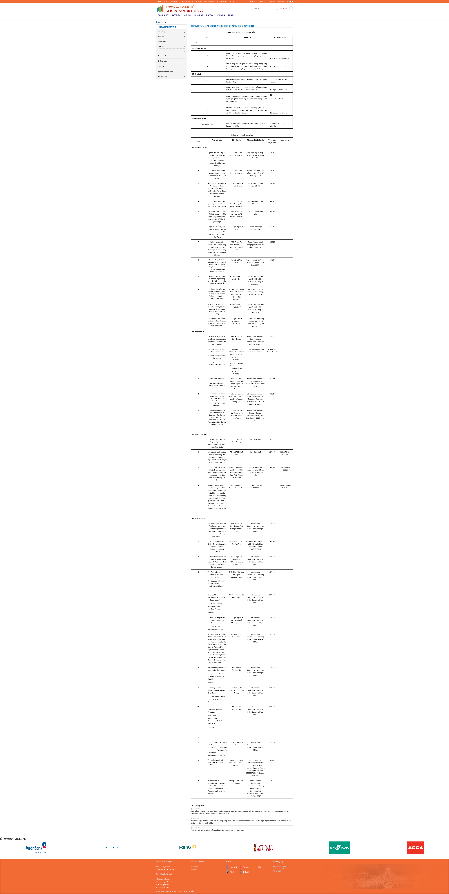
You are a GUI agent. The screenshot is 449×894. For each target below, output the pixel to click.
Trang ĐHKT (163, 15)
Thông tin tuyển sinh (163, 867)
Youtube (246, 867)
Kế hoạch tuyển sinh (163, 879)
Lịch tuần (232, 1)
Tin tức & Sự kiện (162, 1)
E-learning (194, 867)
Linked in (246, 872)
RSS (259, 867)
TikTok (232, 872)
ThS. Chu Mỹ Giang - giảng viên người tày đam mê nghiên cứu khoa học (217, 830)
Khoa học (198, 15)
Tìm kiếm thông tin (276, 9)
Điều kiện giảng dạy (162, 885)
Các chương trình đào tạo (165, 869)
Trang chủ (159, 22)
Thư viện (194, 869)
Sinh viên (221, 15)
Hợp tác (209, 15)
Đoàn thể (281, 1)
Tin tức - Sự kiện (164, 56)
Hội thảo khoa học (165, 72)
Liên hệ (231, 15)
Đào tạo (187, 15)
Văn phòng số (221, 1)
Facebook (233, 867)
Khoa (261, 1)
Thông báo (174, 1)
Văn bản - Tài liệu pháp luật (205, 1)
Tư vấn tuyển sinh (162, 887)
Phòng (252, 1)
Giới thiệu (176, 15)
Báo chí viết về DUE (187, 1)
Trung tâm (271, 1)
